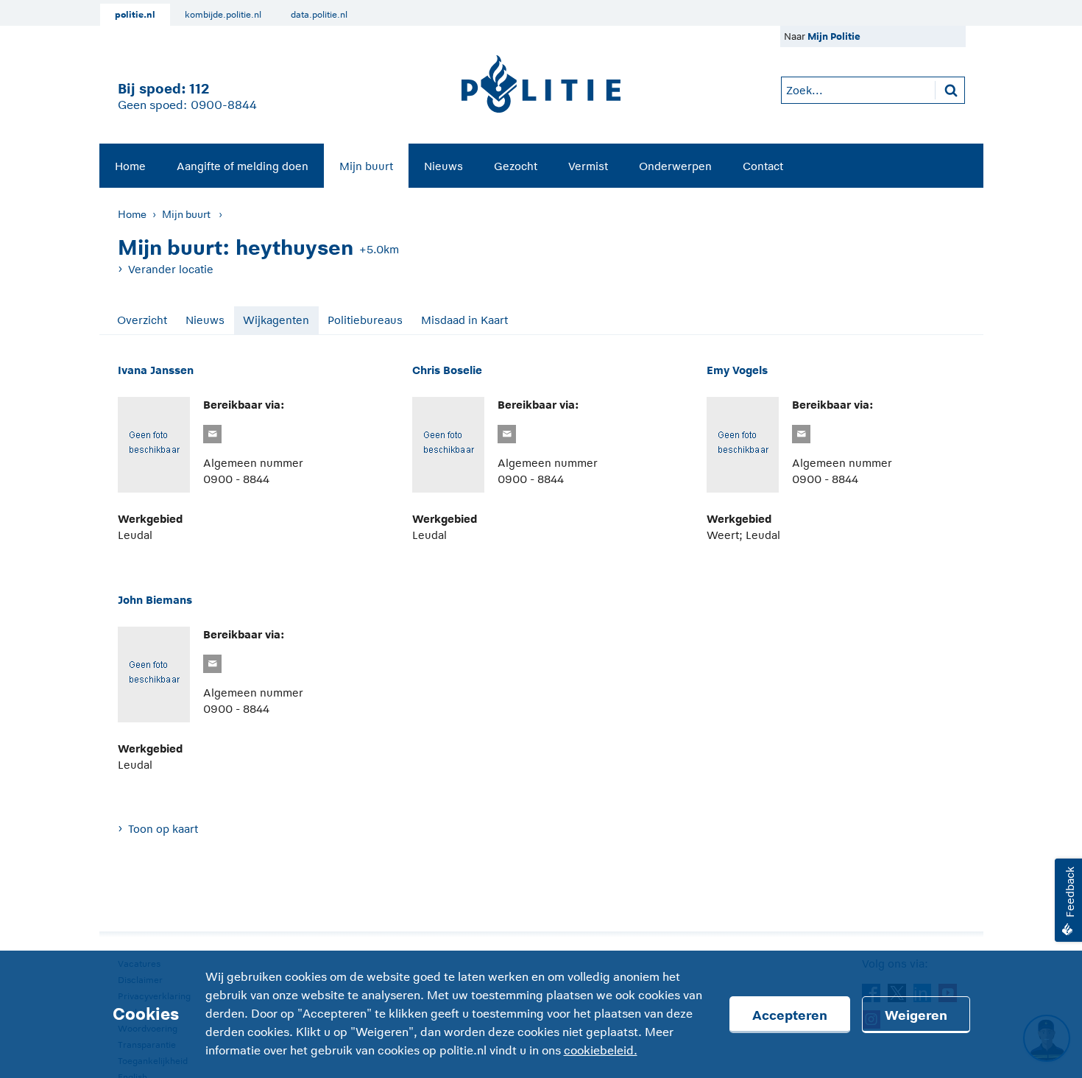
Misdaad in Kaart (464, 320)
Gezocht (515, 166)
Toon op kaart (163, 829)
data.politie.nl (319, 15)
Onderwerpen (675, 166)
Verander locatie (170, 269)
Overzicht (142, 320)
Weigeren (916, 1015)
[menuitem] (130, 166)
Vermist (588, 166)
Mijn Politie (833, 36)
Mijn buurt (366, 166)
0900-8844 (224, 105)
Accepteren (789, 1015)
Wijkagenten (276, 320)
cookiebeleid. (600, 1050)
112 (199, 89)
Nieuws (443, 166)
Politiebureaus (365, 320)
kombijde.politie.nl (223, 15)
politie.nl (135, 15)
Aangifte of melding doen (242, 166)
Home (130, 166)
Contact (763, 166)
